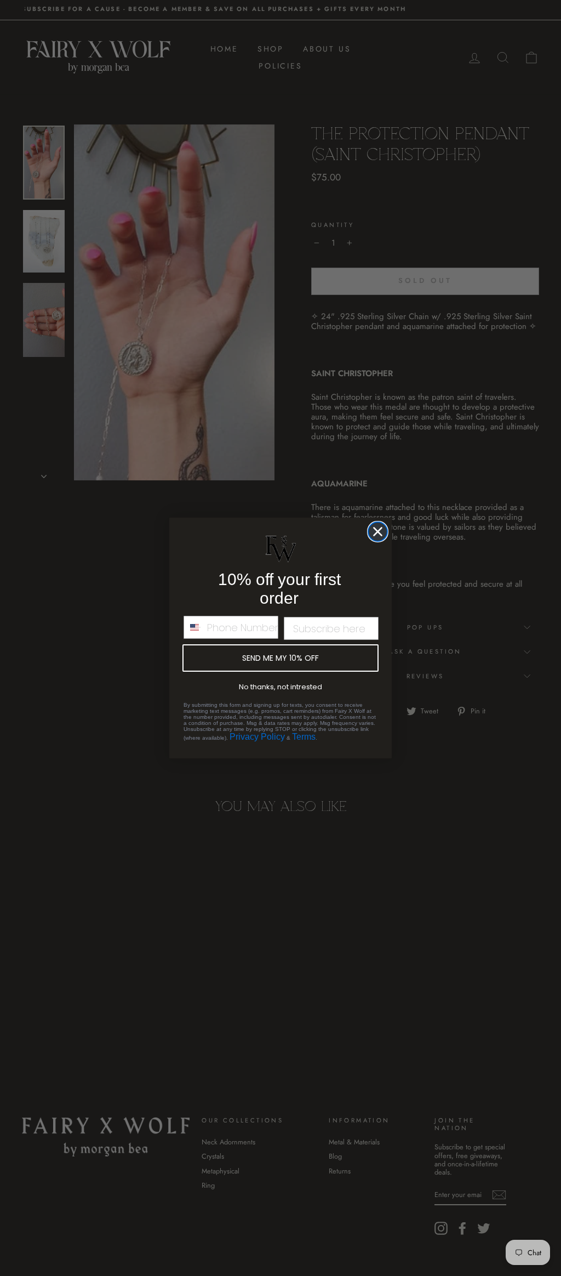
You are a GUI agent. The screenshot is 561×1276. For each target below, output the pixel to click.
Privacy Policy (257, 736)
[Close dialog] (377, 531)
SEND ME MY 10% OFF (280, 658)
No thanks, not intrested (280, 687)
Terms (304, 736)
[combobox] (193, 627)
